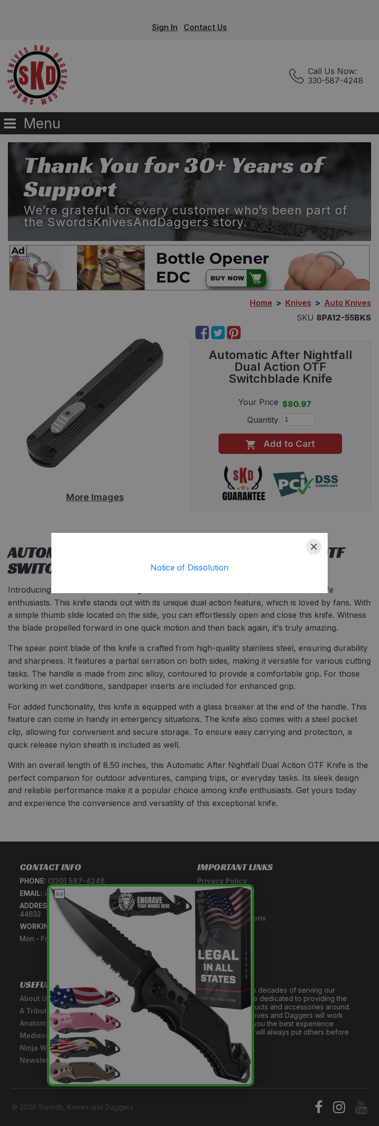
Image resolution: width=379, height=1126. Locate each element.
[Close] (314, 547)
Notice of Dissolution (189, 567)
